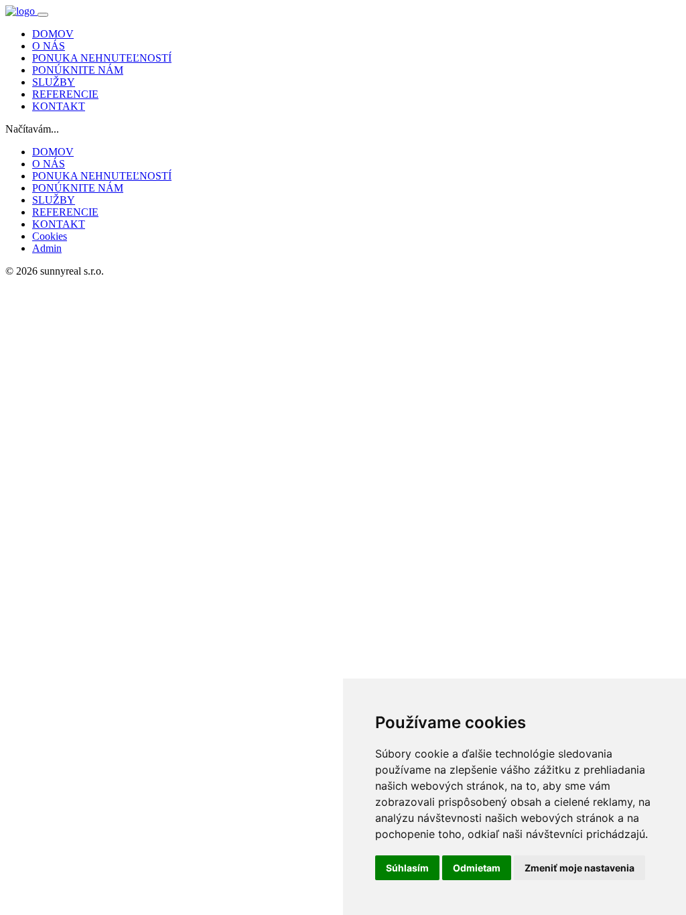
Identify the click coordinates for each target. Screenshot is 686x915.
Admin (47, 248)
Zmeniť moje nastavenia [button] (579, 867)
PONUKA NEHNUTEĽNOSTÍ (102, 58)
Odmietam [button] (476, 867)
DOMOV (53, 34)
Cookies (49, 236)
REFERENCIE (65, 94)
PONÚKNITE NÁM (77, 70)
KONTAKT (58, 106)
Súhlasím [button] (407, 867)
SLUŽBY (53, 82)
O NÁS (48, 46)
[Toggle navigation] (43, 15)
